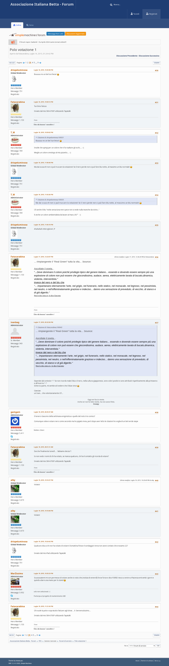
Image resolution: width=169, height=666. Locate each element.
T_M (13, 132)
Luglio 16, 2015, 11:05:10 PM (43, 225)
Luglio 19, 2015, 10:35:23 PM (43, 573)
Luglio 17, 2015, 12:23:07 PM (43, 257)
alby (13, 480)
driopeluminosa (19, 70)
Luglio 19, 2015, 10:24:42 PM (43, 541)
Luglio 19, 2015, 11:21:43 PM (43, 606)
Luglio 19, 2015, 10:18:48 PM (43, 511)
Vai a (126, 645)
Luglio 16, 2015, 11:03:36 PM (43, 195)
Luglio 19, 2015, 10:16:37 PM (43, 480)
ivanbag (15, 322)
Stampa (156, 63)
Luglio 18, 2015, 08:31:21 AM (43, 447)
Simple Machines (26, 663)
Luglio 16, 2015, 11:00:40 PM (43, 163)
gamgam (15, 412)
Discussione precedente (126, 56)
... (36, 62)
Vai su (11, 635)
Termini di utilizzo (147, 661)
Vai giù (12, 63)
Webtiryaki (19, 660)
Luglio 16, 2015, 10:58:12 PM (43, 102)
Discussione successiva (149, 56)
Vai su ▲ (158, 661)
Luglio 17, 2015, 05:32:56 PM (43, 322)
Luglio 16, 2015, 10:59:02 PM (43, 132)
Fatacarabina (18, 101)
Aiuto (137, 661)
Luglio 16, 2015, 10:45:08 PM (43, 70)
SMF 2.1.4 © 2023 (14, 663)
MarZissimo (17, 573)
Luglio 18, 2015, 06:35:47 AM (43, 412)
